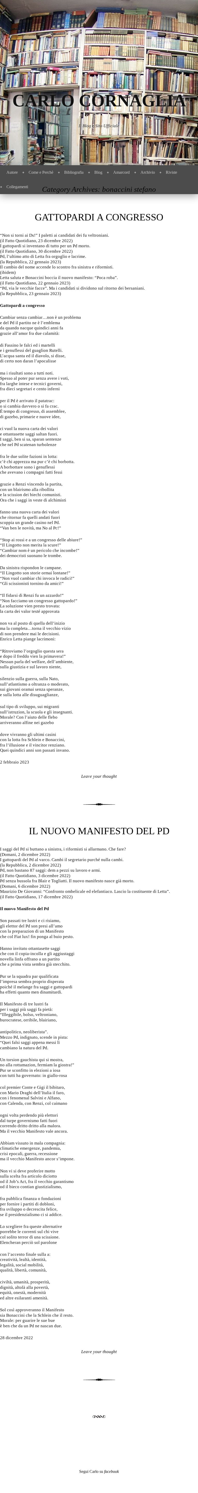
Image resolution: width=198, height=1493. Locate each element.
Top (185, 1480)
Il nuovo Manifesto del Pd (99, 830)
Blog (98, 172)
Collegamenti (17, 187)
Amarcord (121, 172)
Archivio (148, 172)
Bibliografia (74, 172)
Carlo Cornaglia (99, 100)
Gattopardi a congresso (99, 217)
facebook (111, 1471)
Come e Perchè (41, 172)
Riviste (171, 172)
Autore (12, 172)
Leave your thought (99, 776)
